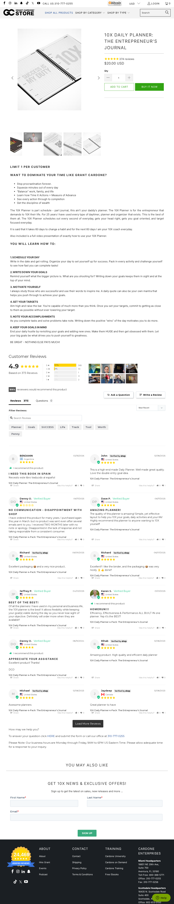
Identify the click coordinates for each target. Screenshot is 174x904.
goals (31, 427)
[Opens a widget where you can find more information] (161, 898)
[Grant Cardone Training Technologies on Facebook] (4, 3)
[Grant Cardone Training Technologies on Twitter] (32, 3)
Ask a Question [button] (120, 394)
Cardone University (115, 856)
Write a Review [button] (152, 394)
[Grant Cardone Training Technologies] (19, 12)
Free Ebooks (112, 874)
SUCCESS (47, 427)
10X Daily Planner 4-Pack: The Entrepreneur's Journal (37, 537)
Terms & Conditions (82, 874)
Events (42, 868)
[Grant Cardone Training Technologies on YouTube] (38, 3)
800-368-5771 (156, 875)
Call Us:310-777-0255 (58, 3)
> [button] (88, 724)
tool (88, 427)
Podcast (43, 874)
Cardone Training (114, 868)
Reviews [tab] (15, 400)
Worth (102, 427)
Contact (76, 856)
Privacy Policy (79, 868)
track (75, 427)
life (62, 427)
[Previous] (12, 78)
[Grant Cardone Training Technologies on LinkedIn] (15, 3)
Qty (106, 70)
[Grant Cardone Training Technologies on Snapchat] (21, 3)
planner (16, 427)
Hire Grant (44, 862)
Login (155, 3)
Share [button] (16, 485)
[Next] (98, 78)
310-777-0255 (116, 736)
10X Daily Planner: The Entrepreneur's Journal (33, 483)
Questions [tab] (42, 400)
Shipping (76, 862)
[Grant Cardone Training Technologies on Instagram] (10, 3)
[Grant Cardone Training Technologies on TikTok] (27, 3)
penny (15, 433)
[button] (90, 13)
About (42, 856)
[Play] (55, 78)
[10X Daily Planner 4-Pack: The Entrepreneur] (94, 368)
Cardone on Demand (116, 862)
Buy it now (150, 86)
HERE (51, 736)
